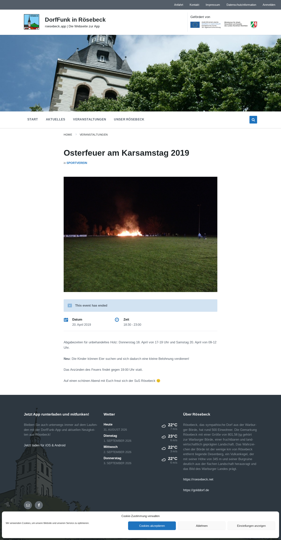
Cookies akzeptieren (152, 525)
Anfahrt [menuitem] (178, 4)
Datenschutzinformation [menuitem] (241, 4)
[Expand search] (253, 120)
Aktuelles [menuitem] (55, 119)
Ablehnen (202, 525)
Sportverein (77, 162)
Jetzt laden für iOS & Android (44, 445)
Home (68, 134)
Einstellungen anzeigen (251, 525)
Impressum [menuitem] (213, 4)
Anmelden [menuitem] (269, 4)
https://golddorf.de (196, 490)
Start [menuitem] (32, 119)
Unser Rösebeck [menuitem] (129, 119)
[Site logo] (31, 28)
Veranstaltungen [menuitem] (89, 119)
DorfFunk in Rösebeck (75, 19)
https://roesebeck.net (198, 479)
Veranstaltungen (94, 134)
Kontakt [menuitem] (194, 4)
